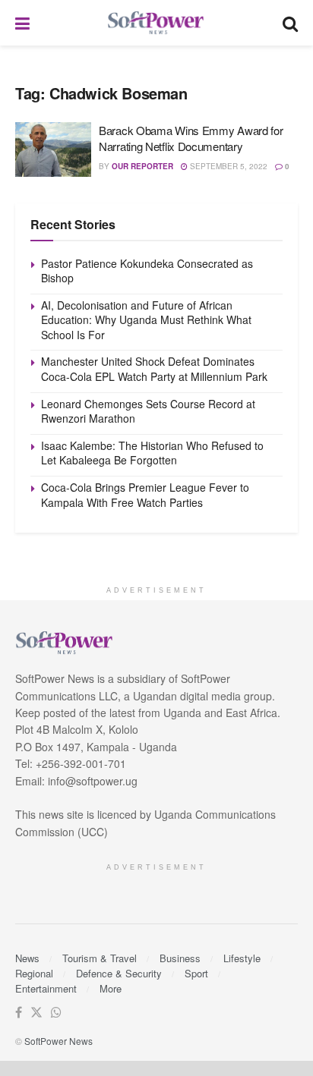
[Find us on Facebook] (18, 1013)
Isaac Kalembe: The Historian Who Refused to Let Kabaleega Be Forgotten (152, 453)
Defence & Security (119, 973)
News (27, 958)
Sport (196, 973)
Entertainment (46, 988)
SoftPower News (58, 1040)
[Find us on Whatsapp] (56, 1013)
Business (180, 958)
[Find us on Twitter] (36, 1013)
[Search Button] (290, 23)
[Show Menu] (22, 23)
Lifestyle (242, 958)
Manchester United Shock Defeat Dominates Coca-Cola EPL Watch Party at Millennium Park (154, 369)
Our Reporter (142, 166)
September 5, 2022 (227, 166)
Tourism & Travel (99, 958)
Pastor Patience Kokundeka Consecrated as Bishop (147, 271)
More (111, 988)
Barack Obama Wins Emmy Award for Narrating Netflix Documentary (191, 138)
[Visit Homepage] (156, 23)
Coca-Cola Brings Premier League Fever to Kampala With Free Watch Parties (145, 495)
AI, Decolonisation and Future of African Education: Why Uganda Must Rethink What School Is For (146, 319)
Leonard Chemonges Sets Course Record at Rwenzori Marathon (148, 411)
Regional (34, 973)
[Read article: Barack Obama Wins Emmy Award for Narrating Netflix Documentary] (53, 149)
